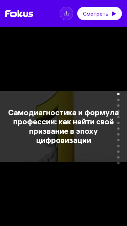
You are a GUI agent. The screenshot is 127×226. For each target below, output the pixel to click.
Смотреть (95, 13)
